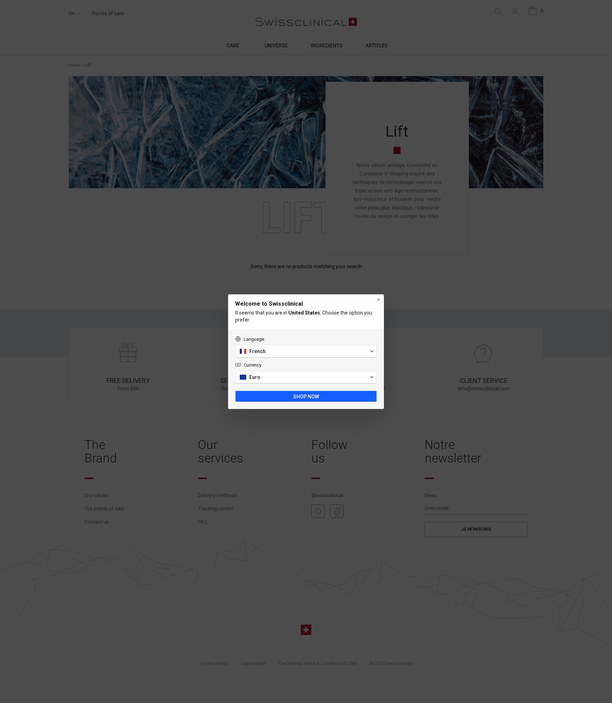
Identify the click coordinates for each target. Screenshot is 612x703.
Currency (252, 365)
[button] (306, 351)
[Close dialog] (378, 300)
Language (254, 339)
